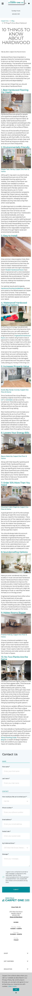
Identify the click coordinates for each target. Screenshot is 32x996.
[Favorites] (25, 4)
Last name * (6, 778)
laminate (9, 400)
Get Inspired (9, 961)
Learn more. (12, 986)
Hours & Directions (16, 917)
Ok (16, 989)
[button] (16, 801)
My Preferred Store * (8, 843)
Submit (16, 889)
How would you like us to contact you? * (14, 796)
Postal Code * (6, 831)
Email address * (7, 819)
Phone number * (7, 807)
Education (8, 969)
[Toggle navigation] (2, 3)
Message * (5, 854)
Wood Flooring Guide (8, 737)
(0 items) (29, 3)
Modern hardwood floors (14, 270)
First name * (6, 766)
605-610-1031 (16, 14)
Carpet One (5, 21)
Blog (12, 21)
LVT (2, 400)
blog (2, 740)
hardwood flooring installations (12, 288)
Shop (6, 953)
